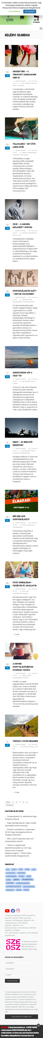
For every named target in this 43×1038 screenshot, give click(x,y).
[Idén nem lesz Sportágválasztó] (21, 501)
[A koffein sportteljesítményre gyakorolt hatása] (21, 651)
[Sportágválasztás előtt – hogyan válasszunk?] (21, 278)
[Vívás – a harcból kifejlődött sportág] (21, 209)
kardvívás (25, 233)
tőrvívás (15, 235)
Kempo (33, 451)
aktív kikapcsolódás (29, 886)
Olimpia (24, 152)
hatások (24, 675)
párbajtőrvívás (32, 233)
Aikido (8, 879)
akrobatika (10, 883)
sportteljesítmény (18, 678)
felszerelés (25, 746)
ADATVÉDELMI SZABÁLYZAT (21, 1017)
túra (14, 749)
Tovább (17, 634)
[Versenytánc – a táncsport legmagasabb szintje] (21, 56)
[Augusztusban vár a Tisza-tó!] (21, 357)
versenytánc (20, 85)
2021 (21, 869)
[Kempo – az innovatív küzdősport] (21, 428)
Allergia (26, 889)
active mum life (11, 872)
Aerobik (22, 876)
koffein (29, 675)
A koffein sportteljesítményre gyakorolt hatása (23, 666)
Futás (23, 591)
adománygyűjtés (11, 876)
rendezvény (30, 525)
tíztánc (15, 85)
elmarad (24, 525)
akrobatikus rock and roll (13, 886)
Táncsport (34, 83)
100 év (14, 869)
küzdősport (16, 453)
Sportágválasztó (17, 302)
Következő (9, 805)
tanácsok (25, 593)
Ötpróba (27, 381)
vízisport (15, 383)
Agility (28, 876)
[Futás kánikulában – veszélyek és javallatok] (21, 570)
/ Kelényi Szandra (20, 81)
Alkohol (19, 889)
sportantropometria (28, 302)
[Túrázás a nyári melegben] (21, 726)
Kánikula (31, 746)
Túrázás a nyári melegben (25, 741)
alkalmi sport (10, 889)
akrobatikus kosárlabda (23, 882)
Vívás (19, 235)
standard (27, 83)
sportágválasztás (27, 299)
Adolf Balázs (21, 872)
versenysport (24, 155)
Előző (8, 802)
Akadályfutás (27, 879)
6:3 (8, 869)
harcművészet (26, 451)
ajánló (16, 879)
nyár (23, 381)
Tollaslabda (16, 155)
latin (23, 83)
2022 (27, 869)
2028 (34, 869)
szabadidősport (31, 152)
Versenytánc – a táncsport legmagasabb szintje (24, 74)
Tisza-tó (33, 381)
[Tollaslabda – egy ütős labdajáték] (21, 128)
